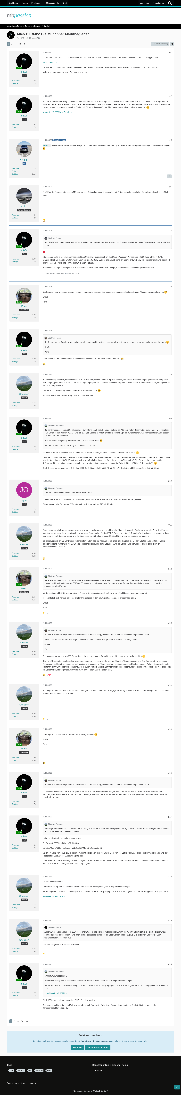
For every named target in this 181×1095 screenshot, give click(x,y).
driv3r (21, 38)
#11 (170, 525)
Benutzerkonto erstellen (98, 1047)
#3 (170, 140)
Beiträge (15, 83)
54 (20, 44)
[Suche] (170, 3)
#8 (170, 374)
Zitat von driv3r (54, 928)
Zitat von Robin (54, 238)
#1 (170, 52)
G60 (29, 1070)
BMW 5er (39, 1070)
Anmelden (144, 3)
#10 (170, 481)
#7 (170, 330)
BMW (49, 1070)
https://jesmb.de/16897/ (53, 896)
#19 (170, 920)
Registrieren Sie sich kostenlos (95, 1041)
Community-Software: (90, 1091)
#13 (170, 623)
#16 (170, 773)
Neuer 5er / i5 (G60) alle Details (56, 112)
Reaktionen (16, 80)
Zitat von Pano (54, 338)
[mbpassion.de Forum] (90, 16)
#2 (170, 96)
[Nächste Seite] (24, 44)
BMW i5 (21, 1070)
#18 (170, 876)
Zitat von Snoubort (56, 426)
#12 (170, 569)
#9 (170, 418)
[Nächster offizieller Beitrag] (169, 176)
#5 (170, 231)
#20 (170, 964)
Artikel (14, 171)
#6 (170, 287)
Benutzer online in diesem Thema (110, 1065)
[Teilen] (172, 44)
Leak (12, 1070)
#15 (170, 729)
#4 (170, 187)
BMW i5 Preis (49, 62)
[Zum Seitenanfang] (177, 1087)
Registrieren (158, 3)
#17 (170, 817)
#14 (170, 685)
